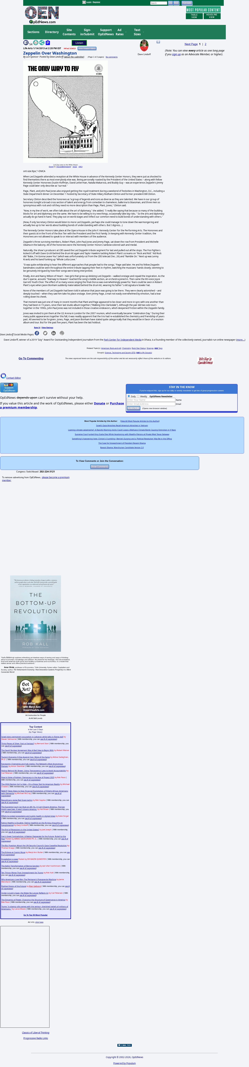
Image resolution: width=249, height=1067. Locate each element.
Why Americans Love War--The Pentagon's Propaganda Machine (28, 879)
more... (241, 339)
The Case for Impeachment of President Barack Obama (122, 443)
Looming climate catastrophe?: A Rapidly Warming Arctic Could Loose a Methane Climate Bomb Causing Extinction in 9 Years (122, 430)
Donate (99, 403)
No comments (112, 57)
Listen (79, 43)
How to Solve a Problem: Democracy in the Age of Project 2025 (27, 777)
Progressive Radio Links (35, 1038)
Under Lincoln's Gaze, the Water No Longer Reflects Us (24, 893)
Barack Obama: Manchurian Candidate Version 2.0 (122, 447)
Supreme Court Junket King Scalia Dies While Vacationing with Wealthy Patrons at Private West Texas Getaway (122, 434)
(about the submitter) (74, 57)
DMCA (80, 167)
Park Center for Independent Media (122, 339)
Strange (150, 348)
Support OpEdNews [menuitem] (104, 32)
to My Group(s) (144, 352)
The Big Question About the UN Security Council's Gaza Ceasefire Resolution (34, 845)
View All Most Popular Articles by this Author (140, 421)
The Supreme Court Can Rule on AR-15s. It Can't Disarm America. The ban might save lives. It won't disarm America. (33, 808)
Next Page (191, 44)
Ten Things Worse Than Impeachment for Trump (22, 872)
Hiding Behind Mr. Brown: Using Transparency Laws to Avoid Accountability (33, 770)
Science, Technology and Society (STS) (120, 352)
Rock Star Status (139, 348)
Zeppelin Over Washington (50, 53)
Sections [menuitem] (33, 32)
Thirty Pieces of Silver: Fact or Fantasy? (17, 743)
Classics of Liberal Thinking (35, 1032)
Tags (158, 348)
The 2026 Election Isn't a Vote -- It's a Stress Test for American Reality (30, 784)
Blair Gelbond (35, 886)
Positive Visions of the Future (13, 886)
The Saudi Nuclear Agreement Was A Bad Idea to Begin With (27, 750)
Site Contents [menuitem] (69, 32)
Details (75, 167)
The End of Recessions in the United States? (20, 829)
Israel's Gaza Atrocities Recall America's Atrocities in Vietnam (122, 425)
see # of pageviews (48, 739)
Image (51, 167)
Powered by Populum (124, 1063)
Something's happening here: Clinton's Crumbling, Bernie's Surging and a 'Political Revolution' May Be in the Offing (122, 439)
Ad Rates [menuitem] (119, 32)
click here (39, 922)
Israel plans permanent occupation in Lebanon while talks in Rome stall (32, 737)
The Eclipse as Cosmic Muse (13, 852)
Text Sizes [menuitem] (137, 32)
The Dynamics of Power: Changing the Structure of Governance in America (33, 900)
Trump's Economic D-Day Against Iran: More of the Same (25, 757)
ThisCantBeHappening (63, 167)
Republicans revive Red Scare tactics (16, 800)
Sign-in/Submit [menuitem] (87, 32)
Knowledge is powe (9, 859)
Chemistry (126, 348)
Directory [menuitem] (51, 32)
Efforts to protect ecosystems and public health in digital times (28, 816)
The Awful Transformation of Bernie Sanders (20, 866)
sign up (176, 54)
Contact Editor (13, 377)
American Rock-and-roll (111, 348)
